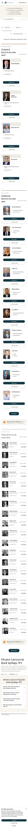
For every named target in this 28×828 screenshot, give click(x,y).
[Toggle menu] (2, 2)
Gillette (13, 713)
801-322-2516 (12, 149)
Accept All (14, 820)
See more (14, 413)
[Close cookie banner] (26, 809)
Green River (23, 713)
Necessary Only (14, 823)
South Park (18, 713)
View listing (23, 446)
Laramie (7, 713)
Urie (26, 713)
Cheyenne (10, 713)
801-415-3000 (12, 117)
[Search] (24, 19)
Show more (14, 650)
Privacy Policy (18, 815)
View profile (11, 82)
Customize (14, 825)
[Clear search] (21, 19)
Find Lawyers (22, 2)
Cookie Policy (4, 816)
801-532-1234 (12, 85)
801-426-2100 (15, 242)
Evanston (2, 714)
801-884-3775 (15, 366)
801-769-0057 (15, 304)
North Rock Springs (6, 714)
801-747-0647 (15, 324)
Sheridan (21, 713)
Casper (15, 713)
